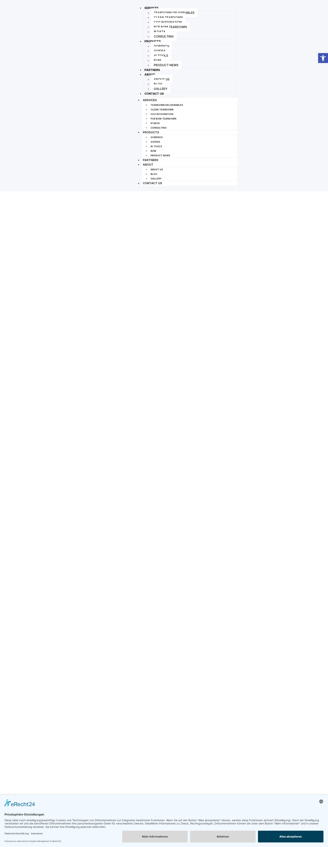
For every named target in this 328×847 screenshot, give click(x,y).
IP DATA (160, 32)
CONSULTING (164, 36)
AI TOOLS (161, 55)
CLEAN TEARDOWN (168, 17)
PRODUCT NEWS (166, 65)
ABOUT (149, 74)
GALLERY (161, 89)
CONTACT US (154, 93)
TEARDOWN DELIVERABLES (174, 13)
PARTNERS (150, 160)
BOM (157, 60)
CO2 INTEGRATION (168, 22)
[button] (323, 58)
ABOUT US (162, 79)
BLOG (158, 84)
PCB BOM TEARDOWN (170, 27)
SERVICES (151, 8)
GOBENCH (161, 46)
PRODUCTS (152, 41)
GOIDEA (160, 51)
